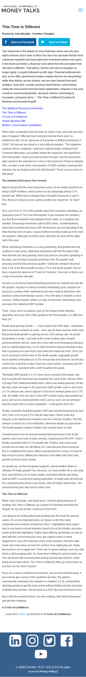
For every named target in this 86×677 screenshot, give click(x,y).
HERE (21, 614)
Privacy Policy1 (48, 671)
